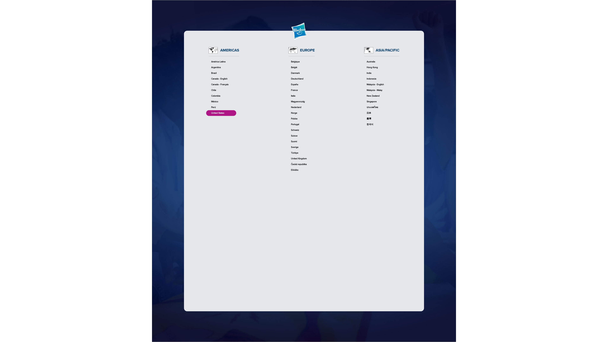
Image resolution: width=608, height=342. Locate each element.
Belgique (295, 61)
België (294, 67)
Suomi (294, 141)
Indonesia (371, 78)
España (294, 84)
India (369, 73)
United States (217, 113)
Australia (371, 61)
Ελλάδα (294, 170)
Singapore (372, 101)
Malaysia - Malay (374, 90)
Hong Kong (372, 67)
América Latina (218, 61)
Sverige (294, 147)
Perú (213, 107)
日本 (369, 113)
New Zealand (373, 96)
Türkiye (294, 153)
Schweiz (295, 130)
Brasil (214, 73)
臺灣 (369, 118)
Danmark (295, 73)
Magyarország (298, 101)
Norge (294, 113)
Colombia (215, 96)
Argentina (216, 67)
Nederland (296, 107)
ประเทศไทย (372, 107)
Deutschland (297, 78)
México (214, 101)
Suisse (294, 135)
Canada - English (219, 78)
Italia (293, 96)
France (294, 90)
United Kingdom (299, 158)
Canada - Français (220, 84)
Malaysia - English (375, 84)
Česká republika (299, 164)
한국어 (370, 124)
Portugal (295, 124)
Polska (294, 118)
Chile (213, 90)
